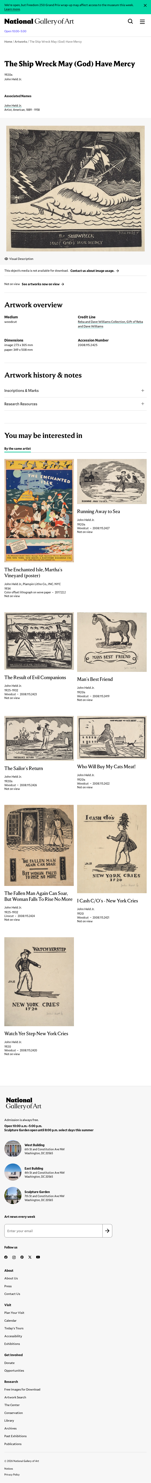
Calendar (10, 1320)
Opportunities (14, 1370)
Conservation (13, 1413)
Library (9, 1420)
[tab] (17, 449)
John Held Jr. (13, 105)
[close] (145, 5)
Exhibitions (12, 1344)
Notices (8, 1468)
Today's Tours (13, 1328)
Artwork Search (15, 1397)
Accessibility (13, 1336)
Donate (9, 1363)
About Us (11, 1278)
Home (8, 41)
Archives (10, 1428)
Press (8, 1286)
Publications (12, 1444)
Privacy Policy (12, 1474)
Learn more (12, 9)
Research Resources (20, 403)
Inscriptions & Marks (21, 390)
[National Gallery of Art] (75, 1103)
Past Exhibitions (15, 1436)
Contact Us (12, 1294)
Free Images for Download (22, 1389)
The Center (12, 1405)
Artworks (21, 41)
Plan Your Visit (14, 1312)
